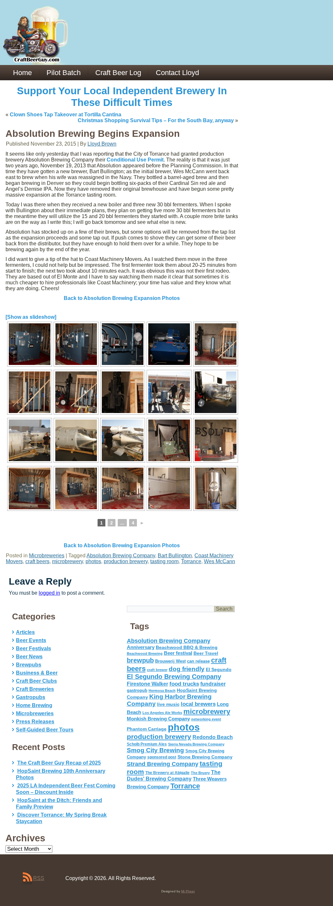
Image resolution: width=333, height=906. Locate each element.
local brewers (198, 704)
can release (198, 661)
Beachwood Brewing (145, 653)
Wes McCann (219, 561)
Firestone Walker (147, 684)
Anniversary (140, 647)
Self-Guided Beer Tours (44, 729)
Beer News (29, 656)
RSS (38, 878)
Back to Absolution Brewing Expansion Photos (122, 298)
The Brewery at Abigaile (167, 772)
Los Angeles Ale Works (162, 713)
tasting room (164, 561)
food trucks (184, 683)
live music (168, 704)
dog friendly (187, 669)
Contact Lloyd (177, 73)
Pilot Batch (64, 73)
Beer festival (178, 653)
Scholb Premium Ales (147, 744)
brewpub (140, 660)
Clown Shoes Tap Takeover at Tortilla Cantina (65, 114)
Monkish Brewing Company (158, 718)
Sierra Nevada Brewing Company (196, 744)
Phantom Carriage (146, 728)
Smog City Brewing (155, 750)
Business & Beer (37, 673)
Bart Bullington (175, 555)
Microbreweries (46, 555)
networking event (206, 719)
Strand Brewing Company (162, 764)
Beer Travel (205, 653)
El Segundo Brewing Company (174, 676)
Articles (25, 632)
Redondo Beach (213, 737)
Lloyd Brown (101, 144)
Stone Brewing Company (205, 756)
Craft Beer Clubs (36, 681)
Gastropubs (30, 697)
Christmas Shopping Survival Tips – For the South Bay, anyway (156, 120)
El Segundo (219, 669)
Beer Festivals (33, 648)
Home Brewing (34, 705)
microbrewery (67, 561)
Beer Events (31, 640)
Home (22, 73)
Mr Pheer (188, 891)
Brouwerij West (170, 661)
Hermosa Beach (162, 690)
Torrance (191, 561)
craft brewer (157, 670)
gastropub (137, 690)
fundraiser (213, 684)
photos (93, 561)
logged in (49, 593)
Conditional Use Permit (135, 159)
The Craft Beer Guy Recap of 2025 (59, 763)
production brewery (126, 561)
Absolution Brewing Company (121, 555)
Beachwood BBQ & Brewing (187, 647)
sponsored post (161, 757)
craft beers (37, 561)
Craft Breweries (35, 689)
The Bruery (200, 773)
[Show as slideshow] (31, 317)
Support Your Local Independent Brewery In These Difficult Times (122, 96)
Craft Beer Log (118, 73)
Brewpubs (28, 664)
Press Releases (35, 721)
